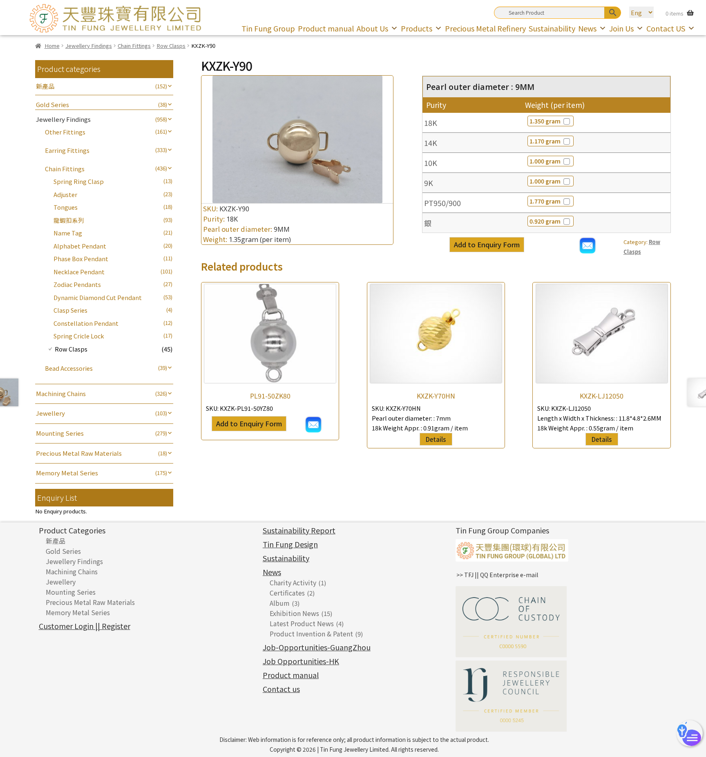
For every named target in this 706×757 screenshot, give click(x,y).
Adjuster (65, 194)
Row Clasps (170, 45)
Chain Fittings (134, 45)
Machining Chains (61, 393)
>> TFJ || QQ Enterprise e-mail (497, 575)
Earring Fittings (67, 150)
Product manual (326, 28)
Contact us (281, 688)
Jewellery (50, 413)
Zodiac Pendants (77, 284)
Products (416, 28)
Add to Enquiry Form (487, 244)
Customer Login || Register (84, 625)
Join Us (621, 28)
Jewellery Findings (88, 45)
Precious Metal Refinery (485, 28)
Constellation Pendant (86, 323)
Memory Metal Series (67, 472)
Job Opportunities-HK (301, 661)
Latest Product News (302, 623)
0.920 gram (545, 221)
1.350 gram (545, 121)
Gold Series (52, 104)
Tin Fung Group (268, 28)
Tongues (66, 207)
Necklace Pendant (79, 271)
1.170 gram (545, 141)
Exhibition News (294, 613)
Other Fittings (65, 132)
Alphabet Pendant (80, 246)
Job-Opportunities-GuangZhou (317, 647)
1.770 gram (545, 201)
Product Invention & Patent (311, 633)
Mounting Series (60, 433)
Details (436, 438)
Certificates (287, 593)
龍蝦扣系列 (69, 220)
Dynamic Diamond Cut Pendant (98, 297)
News (587, 28)
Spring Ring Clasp (79, 181)
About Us (372, 28)
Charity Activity (293, 582)
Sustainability (552, 28)
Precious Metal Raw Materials (79, 453)
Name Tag (68, 232)
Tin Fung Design (290, 544)
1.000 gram (545, 161)
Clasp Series (70, 310)
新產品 (45, 86)
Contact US (665, 28)
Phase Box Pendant (81, 258)
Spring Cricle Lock (79, 335)
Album (280, 603)
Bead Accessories (69, 368)
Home (52, 45)
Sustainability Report (299, 530)
